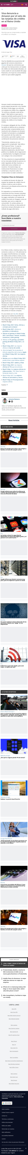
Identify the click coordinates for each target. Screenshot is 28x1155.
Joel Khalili (6, 28)
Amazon (4, 65)
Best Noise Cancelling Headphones (14, 1061)
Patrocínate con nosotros (8, 1129)
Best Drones (14, 1080)
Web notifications (6, 1132)
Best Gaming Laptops (14, 1028)
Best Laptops (14, 1025)
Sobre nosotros (5, 1109)
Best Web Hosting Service (14, 1015)
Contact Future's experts (8, 1112)
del (14, 335)
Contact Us (4, 1115)
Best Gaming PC (14, 1031)
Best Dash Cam (14, 1077)
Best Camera (14, 1073)
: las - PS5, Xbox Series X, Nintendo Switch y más (14, 371)
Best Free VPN (14, 1012)
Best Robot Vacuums (14, 1083)
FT (7, 385)
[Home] (14, 1)
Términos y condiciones (8, 1119)
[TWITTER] (10, 401)
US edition (12, 1151)
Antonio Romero (13, 28)
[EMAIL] (12, 401)
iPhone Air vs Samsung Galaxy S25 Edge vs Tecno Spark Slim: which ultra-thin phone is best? (14, 989)
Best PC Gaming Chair (14, 1035)
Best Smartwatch (14, 1051)
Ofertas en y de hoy (13, 341)
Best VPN (14, 1009)
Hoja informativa (22, 56)
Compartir (6, 56)
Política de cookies (6, 1125)
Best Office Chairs (14, 1067)
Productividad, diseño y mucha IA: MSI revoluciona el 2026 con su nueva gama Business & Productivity (15, 972)
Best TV (14, 1044)
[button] (2, 4)
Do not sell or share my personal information (13, 1142)
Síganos (13, 56)
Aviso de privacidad (19, 234)
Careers (4, 1139)
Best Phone (14, 1041)
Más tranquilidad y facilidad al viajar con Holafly (14, 996)
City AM (15, 314)
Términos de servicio (20, 233)
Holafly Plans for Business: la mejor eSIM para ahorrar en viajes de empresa (14, 980)
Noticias (4, 25)
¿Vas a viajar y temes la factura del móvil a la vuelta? (14, 964)
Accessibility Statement (7, 1135)
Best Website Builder (14, 1019)
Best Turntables (14, 1057)
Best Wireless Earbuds (14, 1064)
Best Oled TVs (14, 1048)
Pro (2, 9)
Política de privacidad (7, 1122)
